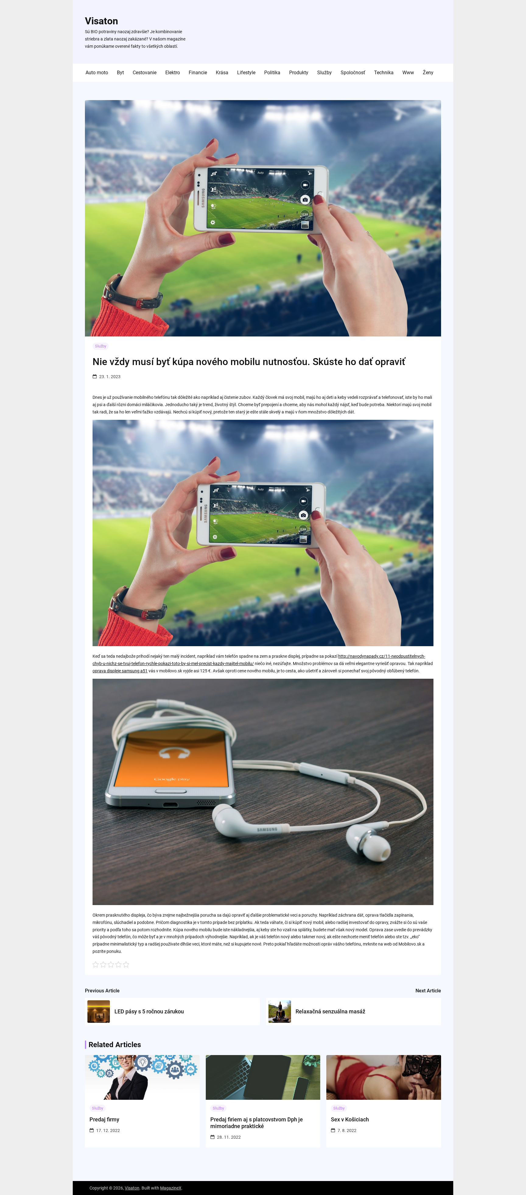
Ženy (428, 72)
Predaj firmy (104, 1119)
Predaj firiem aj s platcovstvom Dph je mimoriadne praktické (256, 1122)
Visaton (101, 21)
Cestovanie (144, 72)
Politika (272, 72)
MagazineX (170, 1188)
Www (408, 72)
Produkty (298, 72)
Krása (222, 72)
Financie (198, 72)
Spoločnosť (353, 72)
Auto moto (97, 72)
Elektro (172, 72)
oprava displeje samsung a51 (120, 670)
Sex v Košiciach (350, 1119)
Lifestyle (246, 72)
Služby (324, 72)
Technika (384, 72)
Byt (120, 72)
